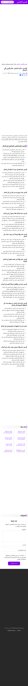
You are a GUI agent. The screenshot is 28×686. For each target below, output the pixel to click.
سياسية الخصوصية (12, 630)
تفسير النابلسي (22, 2)
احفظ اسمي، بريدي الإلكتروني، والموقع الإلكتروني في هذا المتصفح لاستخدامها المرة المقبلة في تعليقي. (15, 557)
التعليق (23, 529)
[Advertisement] (14, 33)
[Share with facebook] (20, 75)
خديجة (21, 73)
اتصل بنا (18, 630)
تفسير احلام (16, 64)
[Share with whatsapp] (24, 75)
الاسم (24, 545)
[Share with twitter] (22, 75)
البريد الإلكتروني (21, 550)
